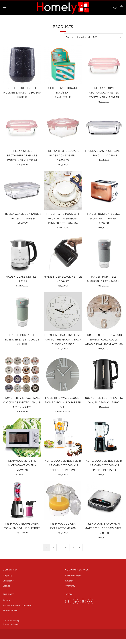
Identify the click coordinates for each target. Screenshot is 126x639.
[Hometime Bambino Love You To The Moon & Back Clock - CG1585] (63, 311)
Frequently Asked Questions (17, 605)
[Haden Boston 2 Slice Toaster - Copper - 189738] (104, 190)
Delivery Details (73, 575)
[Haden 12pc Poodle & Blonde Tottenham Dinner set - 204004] (63, 190)
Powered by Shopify (11, 624)
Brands (6, 585)
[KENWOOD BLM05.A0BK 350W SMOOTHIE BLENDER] (22, 500)
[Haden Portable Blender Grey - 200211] (104, 253)
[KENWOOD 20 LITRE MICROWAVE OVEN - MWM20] (22, 437)
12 (73, 547)
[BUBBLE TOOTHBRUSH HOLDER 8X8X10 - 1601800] (22, 64)
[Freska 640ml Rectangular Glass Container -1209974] (22, 127)
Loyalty (69, 580)
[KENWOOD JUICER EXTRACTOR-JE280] (63, 500)
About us (7, 575)
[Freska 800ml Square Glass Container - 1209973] (63, 127)
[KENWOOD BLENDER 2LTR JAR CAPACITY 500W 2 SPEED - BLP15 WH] (63, 437)
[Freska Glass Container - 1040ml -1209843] (104, 127)
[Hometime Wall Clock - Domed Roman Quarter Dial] (63, 374)
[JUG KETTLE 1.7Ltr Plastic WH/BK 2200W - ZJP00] (104, 374)
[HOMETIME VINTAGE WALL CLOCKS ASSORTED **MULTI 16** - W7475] (22, 374)
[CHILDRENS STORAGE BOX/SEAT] (63, 64)
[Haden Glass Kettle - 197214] (22, 253)
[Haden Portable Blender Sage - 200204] (22, 311)
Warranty (70, 585)
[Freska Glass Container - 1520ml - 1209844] (22, 190)
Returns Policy (10, 610)
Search (6, 600)
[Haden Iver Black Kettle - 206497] (63, 253)
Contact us (8, 580)
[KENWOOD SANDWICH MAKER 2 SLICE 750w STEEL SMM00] (104, 500)
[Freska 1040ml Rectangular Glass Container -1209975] (104, 64)
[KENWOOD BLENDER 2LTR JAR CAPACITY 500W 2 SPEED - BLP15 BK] (104, 437)
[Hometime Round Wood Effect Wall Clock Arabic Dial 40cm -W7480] (104, 311)
